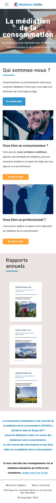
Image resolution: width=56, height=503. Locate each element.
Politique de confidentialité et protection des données (28, 491)
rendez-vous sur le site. (35, 472)
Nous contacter (41, 485)
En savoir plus (14, 101)
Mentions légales (16, 485)
